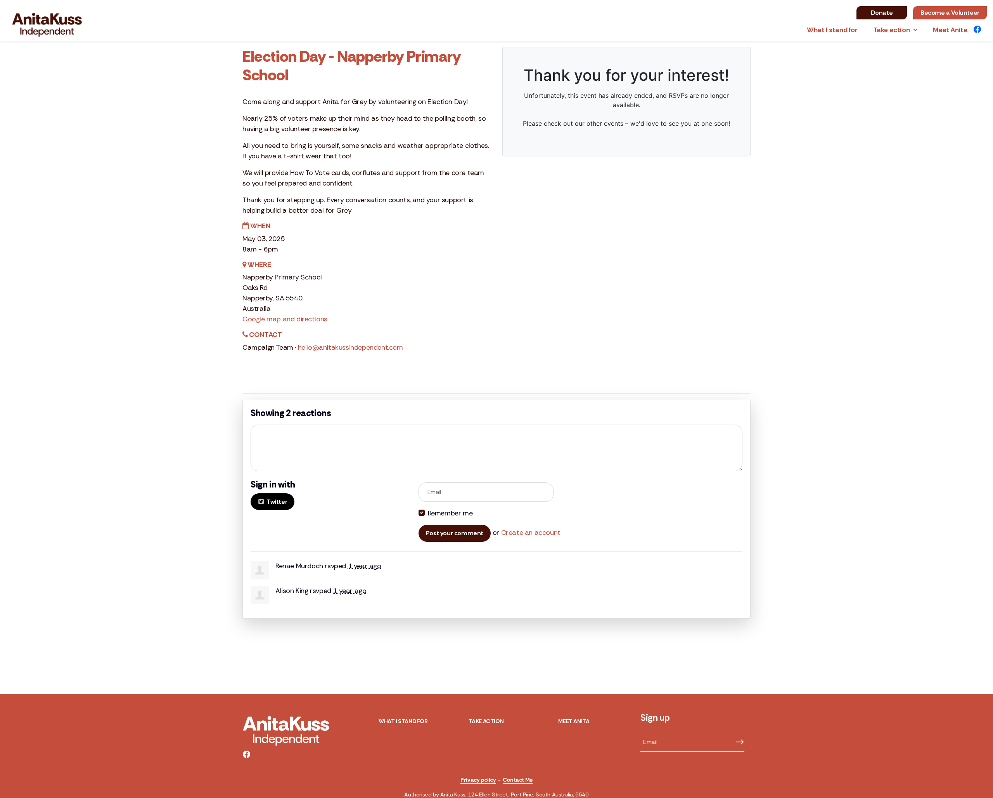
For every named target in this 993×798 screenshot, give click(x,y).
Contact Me (518, 779)
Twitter (276, 502)
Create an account (531, 532)
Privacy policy (478, 779)
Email (434, 492)
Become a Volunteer (949, 13)
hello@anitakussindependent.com (350, 347)
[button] (895, 30)
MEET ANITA (573, 721)
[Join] (736, 742)
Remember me (450, 513)
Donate (882, 13)
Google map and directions (284, 319)
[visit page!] (977, 30)
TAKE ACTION (486, 721)
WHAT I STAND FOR (403, 721)
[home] (35, 21)
